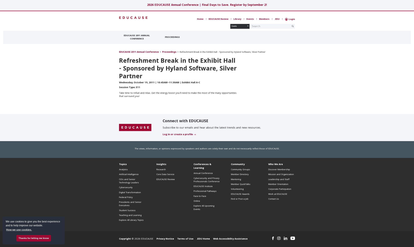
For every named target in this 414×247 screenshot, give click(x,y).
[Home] (133, 17)
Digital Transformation (130, 192)
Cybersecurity (126, 187)
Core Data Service (165, 174)
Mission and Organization (281, 174)
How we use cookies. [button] (19, 229)
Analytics (123, 170)
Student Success (127, 210)
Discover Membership (279, 170)
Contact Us (273, 199)
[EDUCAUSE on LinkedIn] (285, 238)
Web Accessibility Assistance (230, 239)
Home (200, 19)
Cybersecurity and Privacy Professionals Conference (207, 180)
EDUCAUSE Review (218, 19)
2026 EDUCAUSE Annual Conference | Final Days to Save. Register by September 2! (207, 5)
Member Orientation (278, 184)
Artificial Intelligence (129, 174)
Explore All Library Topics (131, 220)
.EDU (277, 19)
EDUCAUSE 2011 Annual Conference (137, 37)
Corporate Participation (279, 189)
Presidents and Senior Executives (130, 204)
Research (161, 170)
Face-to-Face (200, 196)
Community (238, 164)
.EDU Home (203, 239)
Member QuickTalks (240, 184)
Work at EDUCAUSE (277, 194)
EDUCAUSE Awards (240, 194)
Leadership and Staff (278, 179)
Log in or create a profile (178, 135)
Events (250, 19)
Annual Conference (203, 173)
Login (291, 19)
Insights (161, 164)
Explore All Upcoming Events (204, 207)
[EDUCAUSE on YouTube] (292, 238)
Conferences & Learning (202, 166)
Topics (123, 164)
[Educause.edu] (135, 128)
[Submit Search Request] (292, 26)
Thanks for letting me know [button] (34, 238)
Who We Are (275, 164)
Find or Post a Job (239, 199)
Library (237, 19)
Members (264, 19)
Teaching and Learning (130, 215)
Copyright (125, 239)
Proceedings (172, 37)
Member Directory (240, 174)
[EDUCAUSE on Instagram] (279, 238)
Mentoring (236, 179)
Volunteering (237, 189)
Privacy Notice (165, 239)
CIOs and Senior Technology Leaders (129, 181)
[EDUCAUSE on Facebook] (273, 238)
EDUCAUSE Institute (203, 186)
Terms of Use (185, 239)
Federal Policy (126, 197)
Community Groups (240, 170)
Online (197, 201)
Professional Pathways (205, 191)
